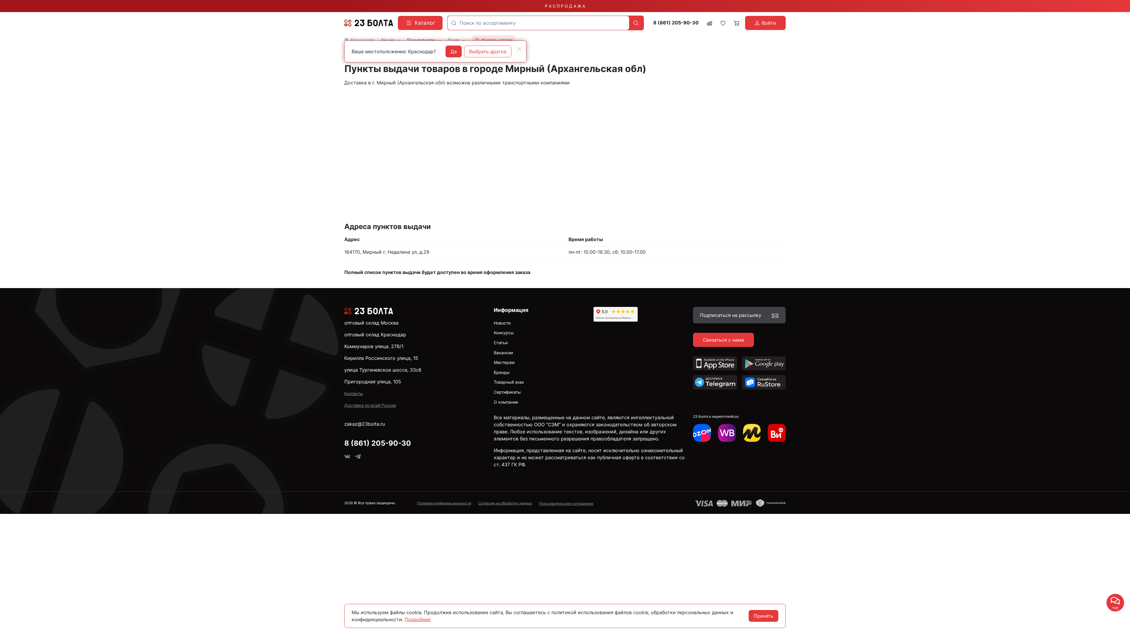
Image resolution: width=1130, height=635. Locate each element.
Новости (502, 322)
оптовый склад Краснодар (375, 334)
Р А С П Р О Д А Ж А (565, 6)
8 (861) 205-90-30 (676, 23)
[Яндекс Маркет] (752, 433)
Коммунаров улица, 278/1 (373, 346)
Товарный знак (509, 382)
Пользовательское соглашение (566, 503)
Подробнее (418, 619)
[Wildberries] (727, 433)
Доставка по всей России (370, 405)
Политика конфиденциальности (444, 503)
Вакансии (503, 352)
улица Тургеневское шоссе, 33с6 (382, 370)
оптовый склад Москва (371, 323)
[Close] (519, 49)
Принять (763, 616)
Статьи (501, 342)
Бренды (502, 372)
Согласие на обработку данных (505, 503)
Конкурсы (504, 332)
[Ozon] (702, 433)
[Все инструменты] (777, 433)
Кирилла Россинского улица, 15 (381, 358)
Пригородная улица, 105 (372, 382)
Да (454, 51)
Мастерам (504, 362)
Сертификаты (507, 392)
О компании (506, 402)
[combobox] (538, 23)
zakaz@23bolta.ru (364, 424)
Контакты (353, 393)
